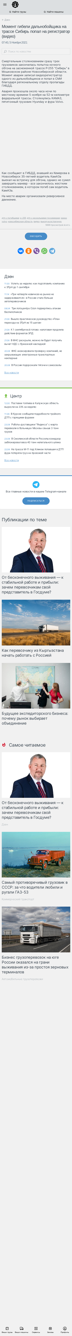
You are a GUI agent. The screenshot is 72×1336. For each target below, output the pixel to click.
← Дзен (6, 19)
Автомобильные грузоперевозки (22, 979)
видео (37, 221)
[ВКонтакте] (21, 251)
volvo (4, 221)
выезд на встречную (51, 221)
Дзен (5, 824)
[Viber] (36, 251)
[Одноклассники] (29, 251)
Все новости (11, 372)
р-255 (23, 218)
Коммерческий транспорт (18, 899)
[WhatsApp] (44, 251)
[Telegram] (52, 251)
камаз (64, 218)
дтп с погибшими (10, 218)
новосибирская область (20, 221)
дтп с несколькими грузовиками (43, 218)
